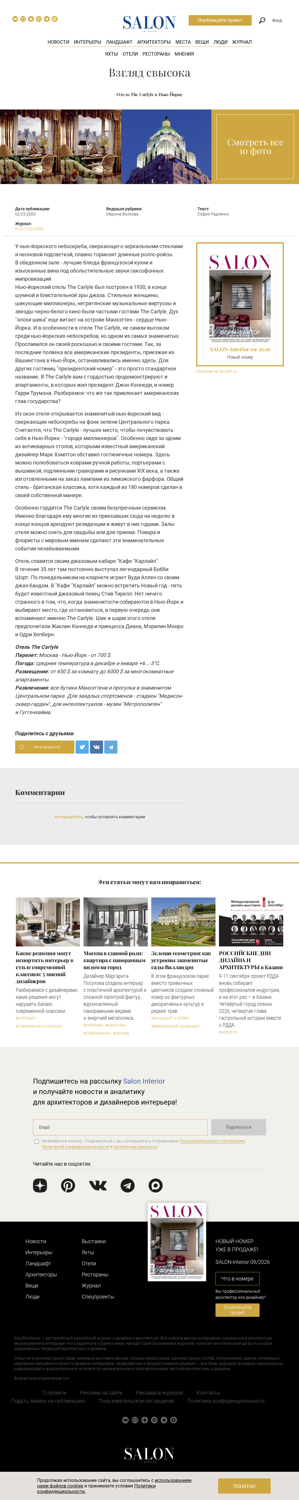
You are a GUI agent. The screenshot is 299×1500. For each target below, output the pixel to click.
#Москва (121, 1033)
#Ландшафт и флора (170, 1018)
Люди (220, 42)
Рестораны (156, 54)
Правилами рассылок (136, 1146)
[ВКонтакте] (96, 747)
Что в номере (237, 1278)
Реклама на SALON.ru (216, 371)
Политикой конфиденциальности (75, 1146)
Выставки (94, 1241)
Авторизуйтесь (68, 817)
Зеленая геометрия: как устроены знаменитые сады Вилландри (181, 960)
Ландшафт (119, 42)
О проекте (54, 1393)
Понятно (244, 1486)
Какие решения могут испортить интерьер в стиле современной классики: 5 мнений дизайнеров (44, 967)
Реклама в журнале (159, 1393)
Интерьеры (87, 42)
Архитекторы (154, 42)
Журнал (242, 42)
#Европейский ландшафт (175, 1026)
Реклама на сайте (101, 1393)
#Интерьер (25, 1018)
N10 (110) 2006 (29, 229)
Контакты (209, 1393)
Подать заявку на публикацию (48, 1401)
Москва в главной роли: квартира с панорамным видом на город (114, 960)
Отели (130, 54)
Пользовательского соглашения (212, 1141)
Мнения (184, 54)
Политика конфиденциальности (226, 1401)
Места (183, 42)
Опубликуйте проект (220, 20)
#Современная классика (39, 1026)
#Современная (97, 1033)
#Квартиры (115, 1025)
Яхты (111, 54)
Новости (58, 42)
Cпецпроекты (98, 1297)
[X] (82, 747)
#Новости (228, 1032)
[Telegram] (110, 747)
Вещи (202, 42)
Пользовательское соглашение (136, 1401)
